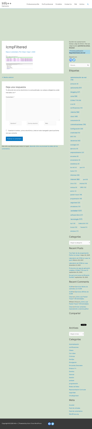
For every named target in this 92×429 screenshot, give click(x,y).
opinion (73, 191)
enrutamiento (75, 160)
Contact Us (68, 4)
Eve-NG (73, 167)
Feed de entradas (74, 408)
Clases (71, 350)
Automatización (74, 344)
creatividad (75, 133)
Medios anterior (8, 77)
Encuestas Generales (76, 365)
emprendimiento (77, 152)
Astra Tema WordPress (34, 423)
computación (75, 120)
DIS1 (73, 136)
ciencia (75, 112)
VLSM (71, 286)
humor (73, 171)
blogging (75, 92)
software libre (76, 215)
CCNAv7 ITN (75, 100)
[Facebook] (70, 59)
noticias (73, 187)
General (71, 374)
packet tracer (76, 195)
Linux (73, 183)
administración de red (78, 78)
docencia (75, 141)
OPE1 (83, 187)
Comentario (10, 97)
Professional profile (33, 4)
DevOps (71, 359)
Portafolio (59, 4)
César (71, 297)
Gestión (71, 377)
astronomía (76, 88)
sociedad (76, 211)
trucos (73, 227)
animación (74, 84)
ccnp (72, 104)
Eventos (71, 371)
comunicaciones (78, 124)
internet (75, 179)
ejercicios (74, 148)
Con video (72, 353)
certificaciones (76, 108)
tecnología (76, 219)
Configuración (76, 129)
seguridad (75, 202)
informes (75, 175)
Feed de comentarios (75, 411)
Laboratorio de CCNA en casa (78, 263)
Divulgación (73, 362)
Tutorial (83, 227)
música (83, 183)
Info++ (7, 3)
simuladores (75, 206)
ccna (74, 96)
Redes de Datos (74, 386)
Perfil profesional (47, 4)
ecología (74, 145)
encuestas (74, 156)
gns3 (82, 167)
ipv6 (85, 179)
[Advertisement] (46, 22)
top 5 (72, 223)
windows (74, 231)
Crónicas (72, 356)
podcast (71, 380)
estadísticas (74, 164)
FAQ (75, 4)
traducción (83, 223)
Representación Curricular (77, 389)
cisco (74, 116)
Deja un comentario (12, 52)
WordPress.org (74, 414)
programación (76, 198)
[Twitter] (74, 59)
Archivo (82, 4)
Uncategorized (73, 395)
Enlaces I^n (72, 368)
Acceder (71, 405)
